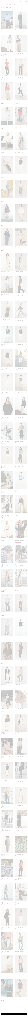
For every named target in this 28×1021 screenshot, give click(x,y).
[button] (14, 1014)
